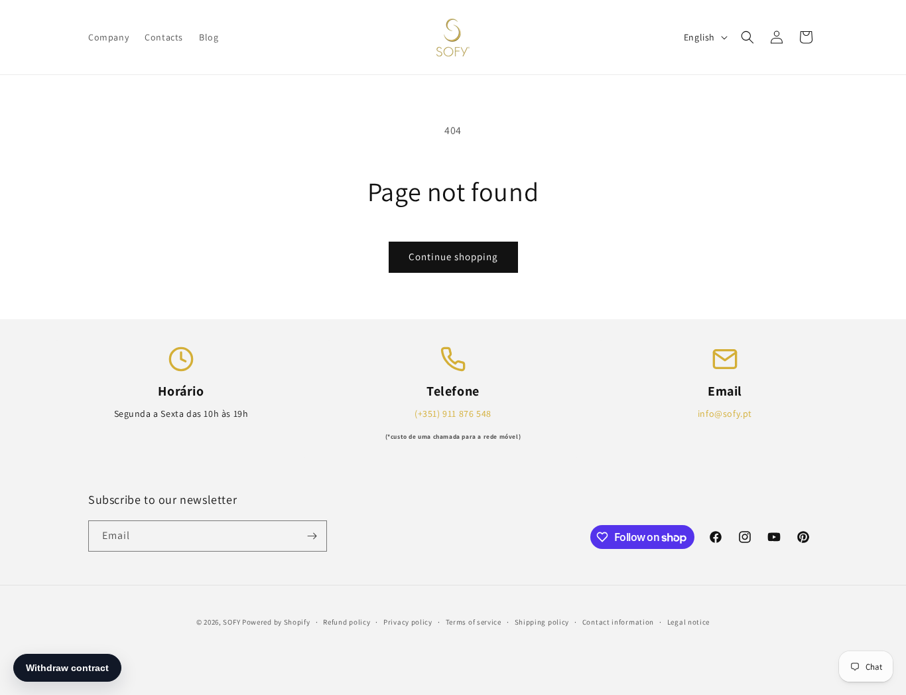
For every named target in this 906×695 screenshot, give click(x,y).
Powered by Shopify (276, 622)
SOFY (231, 622)
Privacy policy (407, 622)
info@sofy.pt (725, 414)
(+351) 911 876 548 (453, 414)
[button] (747, 37)
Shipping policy (542, 622)
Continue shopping (453, 256)
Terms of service (473, 622)
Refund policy (346, 622)
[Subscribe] (311, 536)
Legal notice (688, 622)
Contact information (618, 622)
